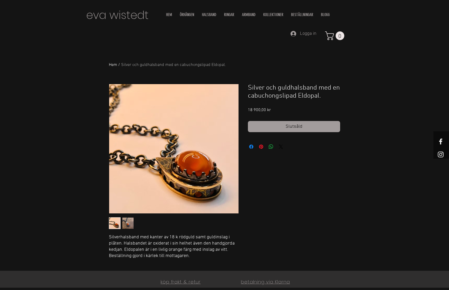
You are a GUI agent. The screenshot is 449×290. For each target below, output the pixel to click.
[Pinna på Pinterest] (261, 147)
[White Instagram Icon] (441, 154)
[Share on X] (281, 147)
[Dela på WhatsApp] (271, 147)
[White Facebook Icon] (441, 141)
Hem (113, 65)
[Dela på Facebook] (251, 147)
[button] (335, 35)
